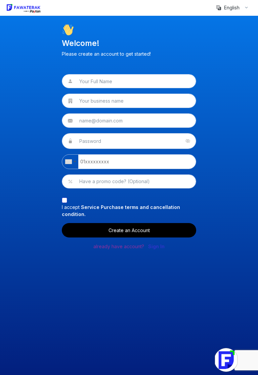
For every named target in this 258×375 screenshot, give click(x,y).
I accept (121, 210)
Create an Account (129, 230)
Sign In (156, 246)
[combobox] (70, 161)
